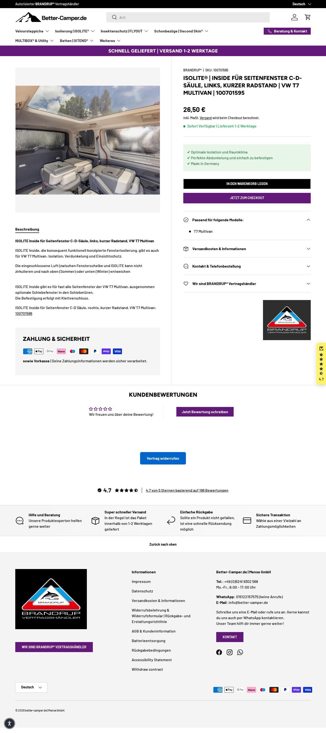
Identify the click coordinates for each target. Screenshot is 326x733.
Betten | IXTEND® (74, 40)
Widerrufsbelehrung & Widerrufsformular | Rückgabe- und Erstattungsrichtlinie (161, 616)
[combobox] (188, 17)
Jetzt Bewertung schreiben (205, 411)
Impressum (141, 581)
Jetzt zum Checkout (247, 198)
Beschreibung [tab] (27, 229)
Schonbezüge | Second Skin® (178, 31)
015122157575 (247, 596)
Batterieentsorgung (148, 640)
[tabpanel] (87, 277)
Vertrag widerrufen (163, 458)
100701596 (23, 313)
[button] (321, 364)
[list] (88, 140)
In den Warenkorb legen (247, 184)
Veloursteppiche (29, 31)
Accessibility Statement (152, 659)
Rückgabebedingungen (151, 650)
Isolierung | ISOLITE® (72, 31)
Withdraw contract (147, 669)
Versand (206, 118)
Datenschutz (142, 591)
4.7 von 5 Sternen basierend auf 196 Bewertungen (187, 490)
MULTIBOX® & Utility (31, 40)
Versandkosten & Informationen (158, 600)
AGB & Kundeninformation (154, 631)
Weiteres (107, 40)
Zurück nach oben (163, 544)
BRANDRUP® (192, 70)
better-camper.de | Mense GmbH (44, 710)
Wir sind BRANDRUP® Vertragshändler (54, 647)
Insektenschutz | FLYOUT (121, 31)
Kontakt (230, 637)
